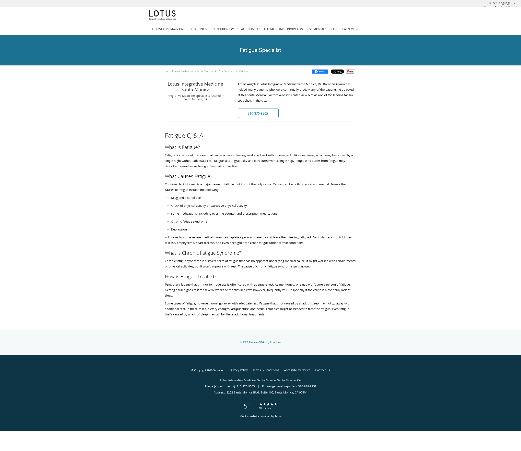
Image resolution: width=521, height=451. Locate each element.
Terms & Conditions (266, 370)
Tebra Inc (218, 370)
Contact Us (322, 370)
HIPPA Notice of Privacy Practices (260, 342)
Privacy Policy (239, 370)
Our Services (226, 71)
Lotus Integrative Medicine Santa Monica (189, 71)
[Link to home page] (156, 15)
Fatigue (243, 71)
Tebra (278, 416)
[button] (258, 113)
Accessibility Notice (297, 370)
